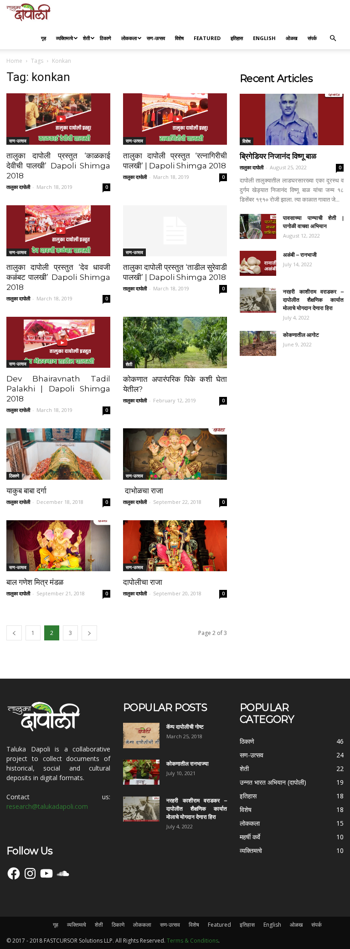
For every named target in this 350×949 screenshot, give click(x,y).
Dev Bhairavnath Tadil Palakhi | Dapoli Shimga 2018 (58, 388)
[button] (333, 38)
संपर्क (312, 38)
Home (14, 61)
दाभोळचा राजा (144, 490)
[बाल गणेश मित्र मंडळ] (58, 546)
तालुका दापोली (18, 186)
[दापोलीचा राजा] (175, 546)
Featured (207, 38)
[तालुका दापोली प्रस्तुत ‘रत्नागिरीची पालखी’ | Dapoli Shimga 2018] (175, 119)
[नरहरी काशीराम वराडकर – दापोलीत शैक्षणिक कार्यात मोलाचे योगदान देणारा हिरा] (258, 300)
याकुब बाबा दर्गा (26, 490)
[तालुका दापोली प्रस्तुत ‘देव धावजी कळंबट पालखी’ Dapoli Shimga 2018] (58, 231)
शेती (86, 38)
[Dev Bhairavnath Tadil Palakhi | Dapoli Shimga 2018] (58, 342)
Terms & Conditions (192, 940)
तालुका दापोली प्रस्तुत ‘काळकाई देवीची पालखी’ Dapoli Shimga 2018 (58, 165)
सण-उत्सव (156, 38)
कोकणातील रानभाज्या (187, 763)
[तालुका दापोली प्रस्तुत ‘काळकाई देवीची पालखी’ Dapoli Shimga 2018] (58, 119)
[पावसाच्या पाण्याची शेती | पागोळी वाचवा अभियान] (258, 226)
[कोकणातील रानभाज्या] (141, 772)
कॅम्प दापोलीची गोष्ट (185, 726)
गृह (43, 38)
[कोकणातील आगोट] (258, 343)
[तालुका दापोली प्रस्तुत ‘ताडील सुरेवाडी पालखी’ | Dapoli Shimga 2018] (175, 231)
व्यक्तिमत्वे (64, 38)
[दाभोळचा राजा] (175, 454)
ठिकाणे (105, 38)
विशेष (179, 38)
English (264, 38)
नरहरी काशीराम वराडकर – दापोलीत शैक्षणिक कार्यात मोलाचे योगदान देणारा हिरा (313, 299)
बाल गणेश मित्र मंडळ (35, 582)
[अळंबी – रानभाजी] (258, 263)
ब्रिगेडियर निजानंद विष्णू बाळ (278, 156)
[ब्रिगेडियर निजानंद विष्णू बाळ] (292, 119)
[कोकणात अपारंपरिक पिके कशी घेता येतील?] (175, 342)
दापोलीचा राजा (142, 582)
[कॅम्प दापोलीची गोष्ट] (141, 735)
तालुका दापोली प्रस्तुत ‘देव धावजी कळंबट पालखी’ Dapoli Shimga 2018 (58, 277)
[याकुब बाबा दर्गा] (58, 454)
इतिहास (237, 38)
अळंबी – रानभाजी (300, 254)
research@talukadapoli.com (47, 806)
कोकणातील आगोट (301, 334)
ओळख (292, 38)
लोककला (129, 38)
